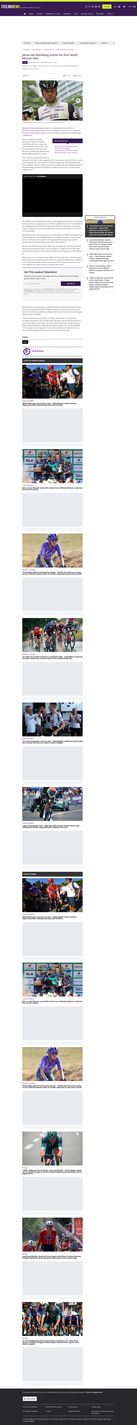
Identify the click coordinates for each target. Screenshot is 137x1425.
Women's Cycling (53, 14)
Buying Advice (87, 14)
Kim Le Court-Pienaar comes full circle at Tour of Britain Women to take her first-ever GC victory (101, 269)
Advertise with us (74, 1411)
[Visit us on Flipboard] (99, 6)
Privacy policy (73, 1407)
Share (27, 76)
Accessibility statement (30, 1411)
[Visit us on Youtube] (96, 6)
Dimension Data (49, 49)
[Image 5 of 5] (78, 100)
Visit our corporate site (94, 1392)
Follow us (68, 76)
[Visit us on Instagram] (93, 6)
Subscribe (107, 6)
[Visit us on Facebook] (86, 6)
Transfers (104, 43)
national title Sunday (37, 133)
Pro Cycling (26, 49)
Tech (76, 14)
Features (100, 14)
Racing (40, 14)
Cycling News (34, 62)
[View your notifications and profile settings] (124, 7)
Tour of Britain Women (87, 43)
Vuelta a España (68, 43)
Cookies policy (96, 1407)
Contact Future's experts (54, 1407)
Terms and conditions (30, 1407)
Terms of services (48, 289)
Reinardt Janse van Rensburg (33, 128)
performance (63, 128)
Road (25, 342)
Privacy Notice (28, 291)
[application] (52, 196)
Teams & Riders (36, 49)
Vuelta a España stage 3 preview (46, 43)
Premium (67, 14)
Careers (48, 1411)
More (109, 14)
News (31, 14)
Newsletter (79, 76)
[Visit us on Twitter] (89, 6)
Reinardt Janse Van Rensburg (65, 49)
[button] (132, 7)
